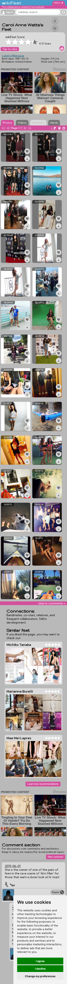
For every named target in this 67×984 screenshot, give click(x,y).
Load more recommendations (43, 784)
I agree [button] (40, 961)
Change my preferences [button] (40, 976)
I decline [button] (40, 968)
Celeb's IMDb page (13, 55)
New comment (55, 856)
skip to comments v (51, 603)
